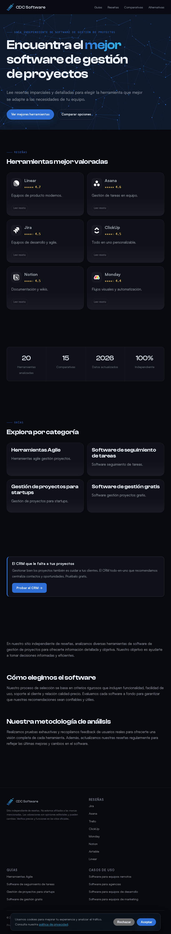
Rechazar (124, 922)
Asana (93, 813)
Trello (92, 821)
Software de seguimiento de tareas (30, 884)
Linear (93, 859)
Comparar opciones (76, 114)
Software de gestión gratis (25, 899)
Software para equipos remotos (110, 876)
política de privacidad (53, 924)
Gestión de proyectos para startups (31, 892)
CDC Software (30, 7)
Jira (91, 806)
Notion (93, 844)
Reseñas (113, 7)
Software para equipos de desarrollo (113, 892)
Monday (94, 836)
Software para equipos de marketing (113, 899)
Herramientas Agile (20, 876)
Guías (98, 7)
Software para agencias (105, 884)
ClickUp (94, 829)
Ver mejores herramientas (30, 114)
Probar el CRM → (29, 588)
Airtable (94, 851)
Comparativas (133, 7)
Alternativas (156, 7)
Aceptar (146, 922)
